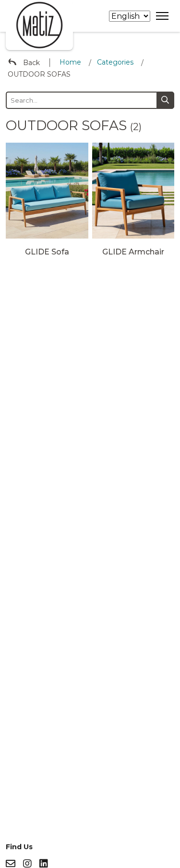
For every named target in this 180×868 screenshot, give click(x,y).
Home (70, 62)
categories (115, 62)
